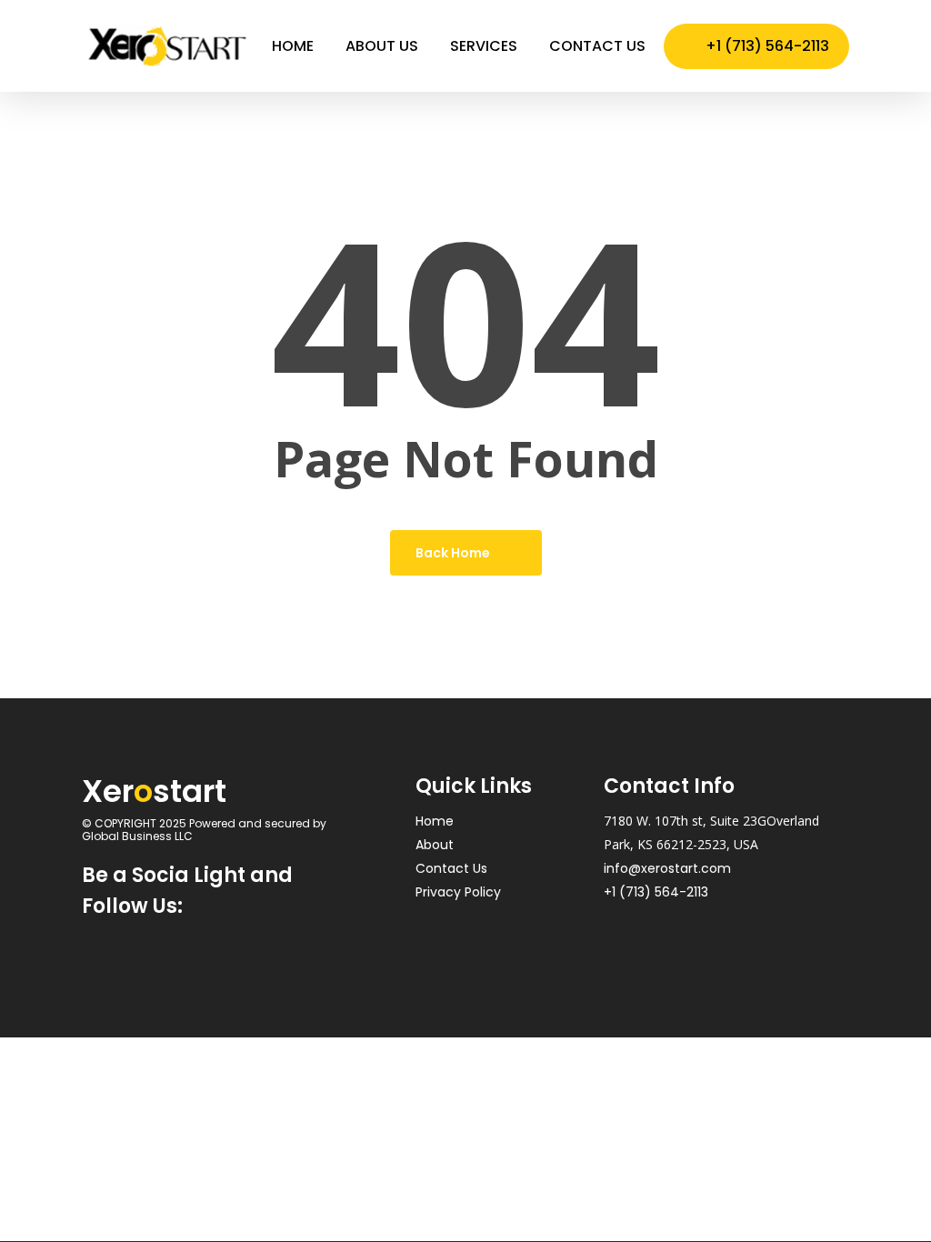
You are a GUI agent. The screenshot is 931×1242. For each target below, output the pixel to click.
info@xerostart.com (667, 868)
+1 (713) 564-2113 (656, 892)
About (434, 845)
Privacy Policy (458, 892)
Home (434, 821)
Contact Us (451, 868)
